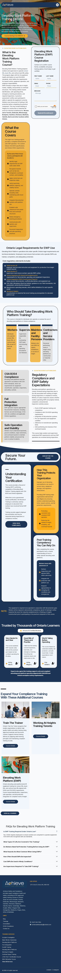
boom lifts (8, 73)
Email (36, 83)
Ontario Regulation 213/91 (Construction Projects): (22, 279)
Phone (48, 83)
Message (37, 91)
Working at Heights (12, 291)
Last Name (49, 76)
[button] (57, 4)
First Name (38, 76)
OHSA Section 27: (12, 271)
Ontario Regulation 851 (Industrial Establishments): (22, 275)
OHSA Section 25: (12, 265)
